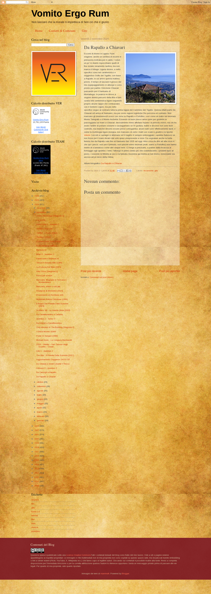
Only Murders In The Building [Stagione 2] (55, 327)
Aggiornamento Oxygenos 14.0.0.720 (53, 359)
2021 (37, 434)
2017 (37, 451)
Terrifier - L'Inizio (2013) (46, 233)
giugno (40, 399)
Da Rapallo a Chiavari (111, 163)
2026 (37, 196)
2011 (37, 477)
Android (35, 500)
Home (39, 31)
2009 (37, 486)
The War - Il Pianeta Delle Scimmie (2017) (55, 355)
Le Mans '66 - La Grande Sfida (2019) (53, 310)
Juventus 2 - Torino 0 (45, 319)
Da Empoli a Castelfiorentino (49, 323)
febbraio (41, 416)
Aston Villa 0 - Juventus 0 (47, 224)
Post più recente (91, 271)
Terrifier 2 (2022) (43, 237)
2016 (37, 456)
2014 (37, 464)
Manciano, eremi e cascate (48, 286)
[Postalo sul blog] (121, 170)
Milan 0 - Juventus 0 (45, 254)
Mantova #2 (41, 250)
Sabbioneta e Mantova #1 (47, 258)
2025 (37, 200)
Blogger (125, 573)
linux (33, 523)
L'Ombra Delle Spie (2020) (48, 241)
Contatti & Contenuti (62, 31)
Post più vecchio (169, 271)
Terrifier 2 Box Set (44, 228)
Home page (130, 271)
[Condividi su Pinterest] (130, 170)
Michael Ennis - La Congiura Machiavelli (54, 340)
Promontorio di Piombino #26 (49, 295)
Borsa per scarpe (44, 275)
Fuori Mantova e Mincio (46, 246)
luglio (39, 395)
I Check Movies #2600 (46, 331)
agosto (40, 391)
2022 (37, 430)
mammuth (105, 573)
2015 (37, 460)
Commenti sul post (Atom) (101, 277)
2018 (37, 447)
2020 (37, 439)
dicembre (41, 208)
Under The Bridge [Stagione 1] (50, 216)
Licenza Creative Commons (78, 555)
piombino (35, 531)
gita (156, 170)
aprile (39, 407)
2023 (37, 426)
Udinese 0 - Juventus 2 (46, 368)
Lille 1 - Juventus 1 (44, 351)
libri (33, 519)
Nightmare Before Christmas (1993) (52, 299)
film (32, 504)
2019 (37, 443)
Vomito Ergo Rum (70, 13)
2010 (37, 481)
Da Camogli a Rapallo (46, 372)
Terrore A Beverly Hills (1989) (49, 263)
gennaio (41, 420)
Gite (84, 31)
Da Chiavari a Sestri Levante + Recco (53, 364)
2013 (37, 468)
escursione (148, 170)
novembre (41, 212)
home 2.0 (35, 512)
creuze (87, 135)
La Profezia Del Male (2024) (48, 267)
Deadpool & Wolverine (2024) (49, 291)
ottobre (40, 382)
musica (34, 527)
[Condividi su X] (124, 170)
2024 (37, 204)
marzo (40, 412)
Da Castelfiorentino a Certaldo (49, 314)
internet (34, 515)
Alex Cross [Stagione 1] (47, 271)
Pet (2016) (41, 220)
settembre (41, 386)
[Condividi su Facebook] (127, 170)
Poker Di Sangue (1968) (47, 336)
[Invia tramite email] (118, 170)
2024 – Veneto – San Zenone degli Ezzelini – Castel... (52, 345)
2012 (37, 473)
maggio (40, 403)
